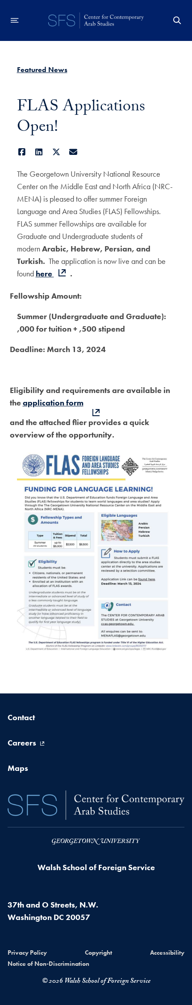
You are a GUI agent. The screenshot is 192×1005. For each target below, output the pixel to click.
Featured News (42, 69)
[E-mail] (73, 152)
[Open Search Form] (177, 20)
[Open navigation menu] (14, 20)
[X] (56, 152)
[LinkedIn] (39, 152)
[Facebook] (22, 152)
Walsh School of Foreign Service (96, 867)
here (45, 273)
